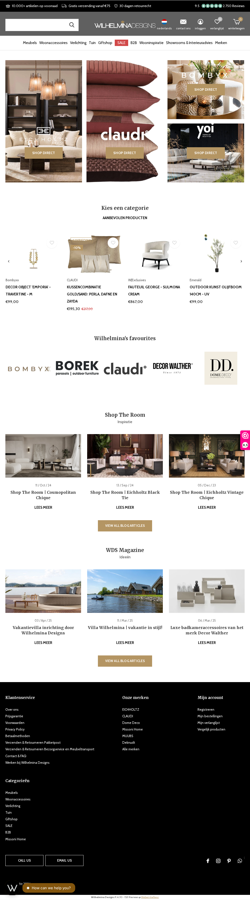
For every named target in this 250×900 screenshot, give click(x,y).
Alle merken (130, 749)
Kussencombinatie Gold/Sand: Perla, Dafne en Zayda (92, 294)
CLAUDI (127, 716)
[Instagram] (218, 860)
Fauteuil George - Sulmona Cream (154, 290)
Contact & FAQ (15, 756)
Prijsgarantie (14, 716)
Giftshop (105, 43)
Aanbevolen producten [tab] (125, 218)
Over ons (12, 709)
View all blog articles (125, 526)
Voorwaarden (14, 723)
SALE (121, 43)
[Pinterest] (229, 860)
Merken (221, 43)
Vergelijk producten (211, 729)
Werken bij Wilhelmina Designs (27, 763)
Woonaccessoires (53, 43)
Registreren (206, 709)
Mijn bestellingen (210, 716)
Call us (24, 860)
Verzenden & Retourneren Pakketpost (33, 742)
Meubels (30, 43)
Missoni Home (132, 729)
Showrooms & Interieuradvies (189, 43)
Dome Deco (131, 723)
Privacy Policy (15, 729)
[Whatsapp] (240, 860)
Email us (64, 860)
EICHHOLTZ (130, 709)
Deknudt (128, 742)
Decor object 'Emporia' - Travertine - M (28, 290)
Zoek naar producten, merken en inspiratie (72, 25)
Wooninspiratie (151, 43)
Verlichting (78, 43)
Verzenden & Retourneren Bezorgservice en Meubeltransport (49, 749)
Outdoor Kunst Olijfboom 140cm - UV (216, 290)
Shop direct (43, 153)
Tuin (92, 43)
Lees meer (43, 507)
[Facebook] (208, 860)
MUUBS (127, 736)
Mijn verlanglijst (209, 723)
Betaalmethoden (17, 736)
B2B (134, 43)
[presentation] (8, 261)
